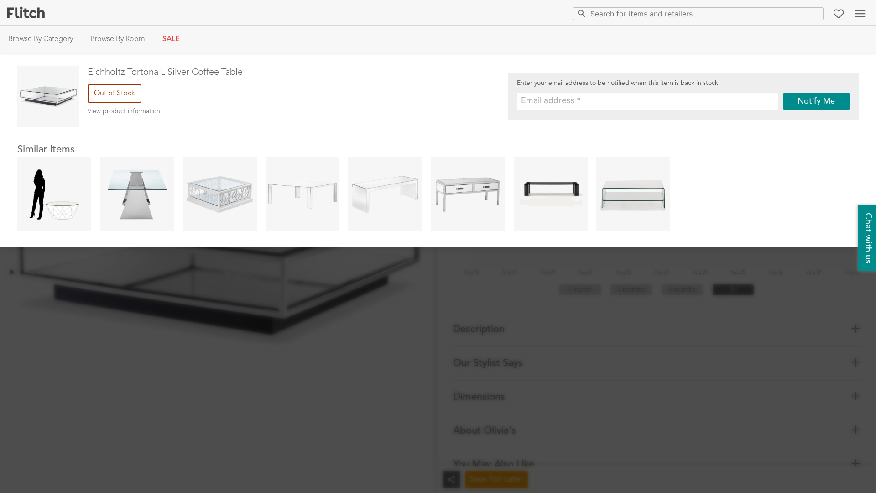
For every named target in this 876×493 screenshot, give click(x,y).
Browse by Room (117, 39)
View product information (124, 111)
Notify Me (816, 101)
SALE (171, 39)
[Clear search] (814, 13)
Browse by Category (40, 39)
